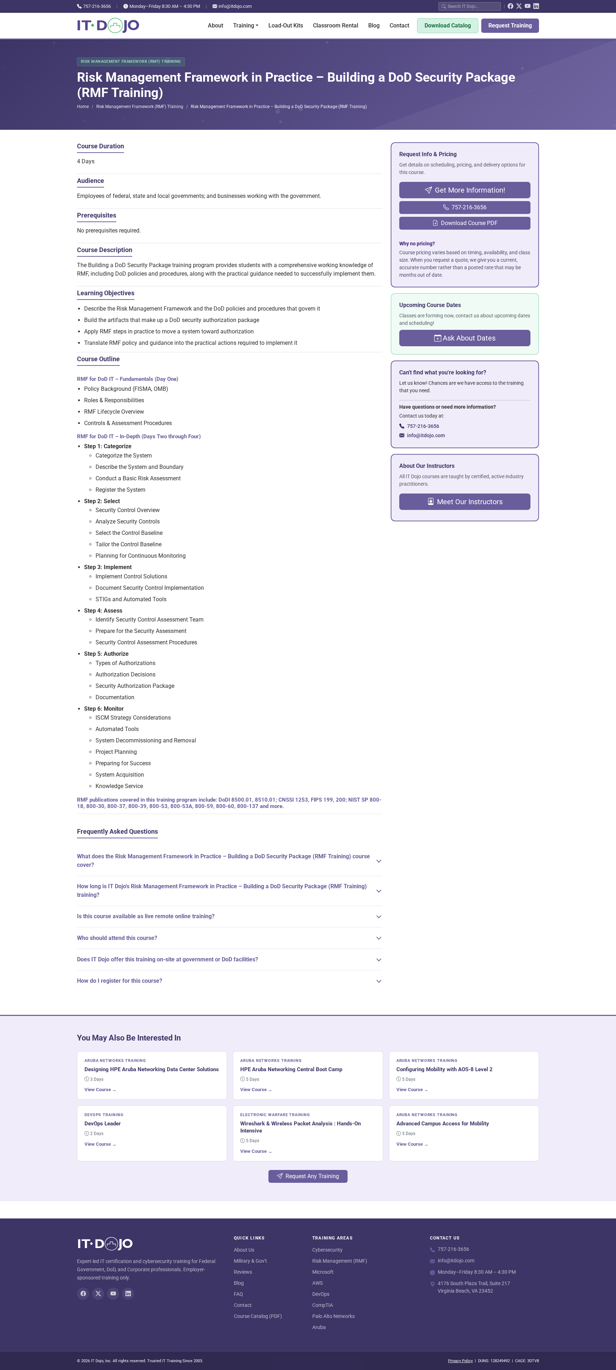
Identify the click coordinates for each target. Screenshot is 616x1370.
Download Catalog (448, 25)
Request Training (510, 25)
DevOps (320, 1294)
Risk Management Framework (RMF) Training (139, 106)
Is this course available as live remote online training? (146, 916)
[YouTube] (527, 6)
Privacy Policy (460, 1361)
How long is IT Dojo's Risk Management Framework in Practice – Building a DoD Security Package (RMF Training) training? (222, 890)
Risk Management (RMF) (339, 1261)
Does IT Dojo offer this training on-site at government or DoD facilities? (167, 959)
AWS (317, 1283)
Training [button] (243, 25)
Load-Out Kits (285, 25)
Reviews (243, 1272)
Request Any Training (312, 1176)
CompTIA (322, 1305)
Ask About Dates (469, 338)
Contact (399, 25)
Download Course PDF (469, 223)
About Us (244, 1250)
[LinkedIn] (536, 6)
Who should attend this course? (117, 938)
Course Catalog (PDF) (258, 1316)
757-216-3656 (97, 6)
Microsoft (323, 1272)
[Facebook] (510, 6)
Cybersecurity (327, 1250)
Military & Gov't (250, 1261)
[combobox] (473, 6)
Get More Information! (470, 190)
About (215, 25)
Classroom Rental (335, 25)
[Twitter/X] (519, 6)
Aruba (319, 1327)
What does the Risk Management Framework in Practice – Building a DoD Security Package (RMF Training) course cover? (223, 860)
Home (83, 106)
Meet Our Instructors (470, 501)
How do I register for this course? (119, 980)
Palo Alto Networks (333, 1316)
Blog (374, 25)
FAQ (238, 1294)
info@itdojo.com (235, 6)
